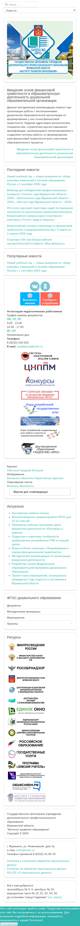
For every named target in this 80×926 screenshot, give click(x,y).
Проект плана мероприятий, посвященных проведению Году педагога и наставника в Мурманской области (39, 579)
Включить (28, 478)
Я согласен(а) (9, 924)
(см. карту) (54, 897)
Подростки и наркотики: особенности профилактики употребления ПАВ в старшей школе (40, 540)
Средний (25, 470)
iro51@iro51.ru (25, 850)
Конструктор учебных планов (30, 513)
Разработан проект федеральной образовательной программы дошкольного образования (39, 567)
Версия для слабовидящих (31, 491)
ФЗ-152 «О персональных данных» (29, 872)
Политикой (36, 920)
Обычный (13, 470)
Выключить (14, 478)
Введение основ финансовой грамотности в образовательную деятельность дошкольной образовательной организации (44, 153)
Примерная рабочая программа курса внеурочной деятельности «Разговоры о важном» (37, 528)
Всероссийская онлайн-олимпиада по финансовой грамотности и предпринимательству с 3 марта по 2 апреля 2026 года (39, 229)
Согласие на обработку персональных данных (36, 868)
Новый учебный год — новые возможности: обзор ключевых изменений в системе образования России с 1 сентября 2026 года (38, 180)
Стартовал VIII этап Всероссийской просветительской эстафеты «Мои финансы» (36, 241)
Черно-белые (43, 478)
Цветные (57, 478)
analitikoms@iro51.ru (30, 346)
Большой (37, 470)
